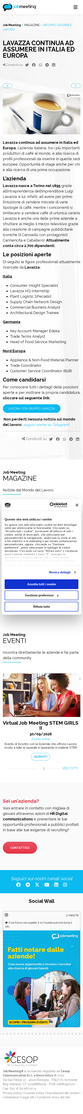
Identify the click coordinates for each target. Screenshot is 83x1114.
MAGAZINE (31, 25)
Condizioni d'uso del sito (53, 1097)
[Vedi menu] (75, 7)
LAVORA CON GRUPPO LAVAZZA (31, 408)
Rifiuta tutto (41, 606)
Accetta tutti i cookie (41, 584)
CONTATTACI (20, 847)
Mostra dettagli (60, 572)
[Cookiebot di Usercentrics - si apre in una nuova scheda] (50, 505)
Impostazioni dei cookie (63, 1093)
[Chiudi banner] (77, 505)
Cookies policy (34, 1093)
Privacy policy (12, 1093)
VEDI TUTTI (70, 768)
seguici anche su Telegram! (46, 424)
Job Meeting (12, 25)
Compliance (11, 1097)
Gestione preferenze (39, 595)
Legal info (28, 1097)
